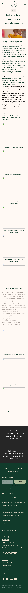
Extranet (4, 573)
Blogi (13, 10)
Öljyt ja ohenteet (7, 562)
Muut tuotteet (6, 565)
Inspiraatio (5, 534)
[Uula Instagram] (7, 579)
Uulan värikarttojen (12, 97)
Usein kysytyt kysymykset (10, 545)
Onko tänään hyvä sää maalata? (12, 548)
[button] (2, 4)
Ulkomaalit (5, 557)
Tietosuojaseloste (18, 585)
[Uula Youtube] (15, 579)
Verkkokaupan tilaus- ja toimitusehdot (11, 587)
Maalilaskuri (5, 540)
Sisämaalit (5, 560)
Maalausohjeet (6, 537)
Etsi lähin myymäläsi (8, 542)
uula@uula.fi (5, 523)
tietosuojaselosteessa (7, 490)
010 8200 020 (6, 520)
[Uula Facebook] (3, 579)
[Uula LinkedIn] (11, 579)
